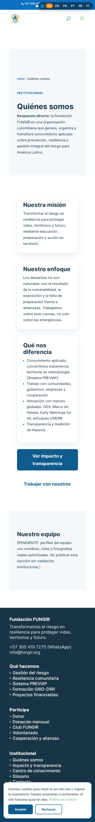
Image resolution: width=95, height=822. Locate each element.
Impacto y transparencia (37, 765)
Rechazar (48, 809)
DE (80, 6)
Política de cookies (63, 799)
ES (49, 6)
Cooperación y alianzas (36, 738)
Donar (19, 716)
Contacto (22, 781)
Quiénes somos (28, 759)
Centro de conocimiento (36, 770)
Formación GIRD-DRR (34, 689)
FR (65, 6)
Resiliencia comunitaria (36, 678)
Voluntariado (25, 732)
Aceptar (20, 809)
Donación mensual (31, 721)
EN (57, 6)
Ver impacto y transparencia (47, 459)
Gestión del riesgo (31, 672)
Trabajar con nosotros (47, 484)
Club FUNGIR (25, 727)
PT (73, 6)
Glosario (21, 776)
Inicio (21, 78)
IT (87, 6)
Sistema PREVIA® (30, 683)
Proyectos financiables (35, 694)
